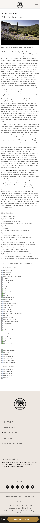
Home (2, 13)
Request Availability (23, 519)
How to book (20, 501)
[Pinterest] (17, 487)
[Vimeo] (22, 487)
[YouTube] (32, 487)
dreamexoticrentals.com (10, 170)
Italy (11, 13)
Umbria (15, 13)
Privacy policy (28, 496)
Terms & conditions (13, 496)
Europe (7, 13)
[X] (12, 487)
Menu (36, 4)
